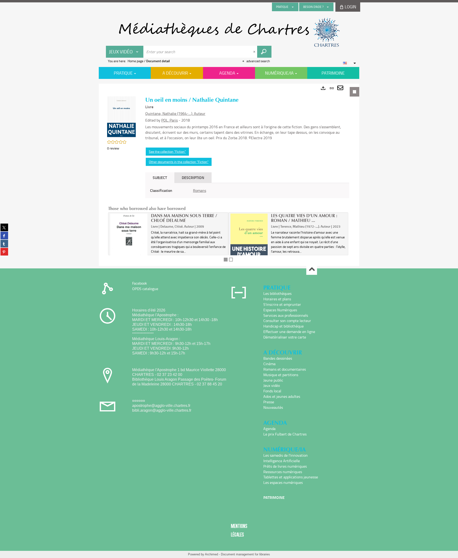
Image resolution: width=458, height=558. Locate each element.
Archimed (211, 554)
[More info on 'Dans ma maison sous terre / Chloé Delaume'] (129, 242)
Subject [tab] (160, 177)
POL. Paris (169, 120)
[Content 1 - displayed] (226, 259)
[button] (121, 116)
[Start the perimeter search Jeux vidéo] (264, 52)
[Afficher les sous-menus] (293, 7)
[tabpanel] (229, 175)
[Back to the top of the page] (311, 270)
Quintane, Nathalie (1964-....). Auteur (175, 113)
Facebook (139, 283)
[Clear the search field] (254, 52)
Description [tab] (193, 177)
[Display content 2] (231, 259)
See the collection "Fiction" (167, 151)
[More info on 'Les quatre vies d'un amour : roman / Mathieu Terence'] (249, 241)
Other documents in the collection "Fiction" (178, 161)
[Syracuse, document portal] (229, 32)
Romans (199, 190)
